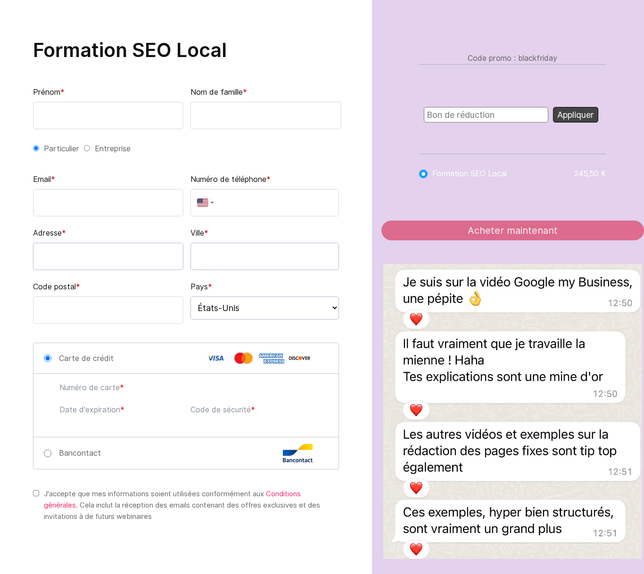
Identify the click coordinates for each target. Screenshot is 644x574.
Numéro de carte (89, 387)
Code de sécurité (220, 409)
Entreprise (113, 148)
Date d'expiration (89, 409)
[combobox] (203, 202)
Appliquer (575, 115)
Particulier (61, 148)
